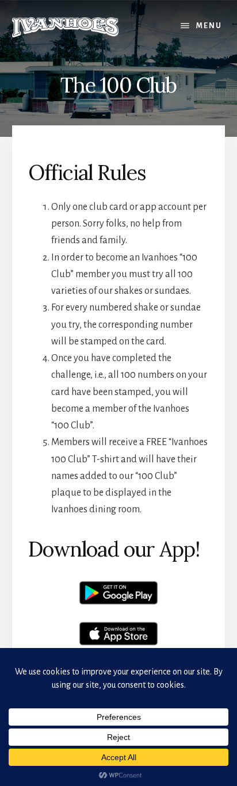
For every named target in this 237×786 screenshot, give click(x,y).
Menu (209, 26)
